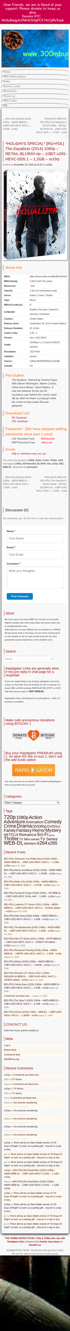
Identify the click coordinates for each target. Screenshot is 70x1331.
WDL (61, 463)
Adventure (14, 821)
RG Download (19, 417)
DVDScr (53, 826)
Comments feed (12, 1054)
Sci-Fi (42, 834)
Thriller (53, 460)
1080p (31, 460)
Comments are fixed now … (18, 996)
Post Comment (19, 596)
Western (30, 843)
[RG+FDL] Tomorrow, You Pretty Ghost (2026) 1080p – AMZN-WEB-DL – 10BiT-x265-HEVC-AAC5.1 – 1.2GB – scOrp (32, 862)
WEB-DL (7, 467)
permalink (32, 467)
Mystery (53, 830)
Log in (7, 1045)
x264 (42, 843)
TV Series (49, 839)
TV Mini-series (29, 839)
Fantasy (24, 830)
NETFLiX (11, 835)
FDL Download (19, 421)
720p (10, 817)
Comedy (53, 821)
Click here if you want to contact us (21, 1030)
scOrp (49, 164)
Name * (11, 531)
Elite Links (10, 100)
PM (5, 105)
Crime (46, 460)
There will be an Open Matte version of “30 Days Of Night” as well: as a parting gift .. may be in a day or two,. (32, 1146)
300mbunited (29, 463)
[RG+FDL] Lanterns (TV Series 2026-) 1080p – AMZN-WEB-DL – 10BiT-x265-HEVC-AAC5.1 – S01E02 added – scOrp (32, 908)
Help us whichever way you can (29, 453)
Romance (27, 834)
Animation (35, 822)
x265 (60, 460)
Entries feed (10, 1050)
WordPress (35, 1245)
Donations (10, 91)
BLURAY (41, 463)
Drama (24, 826)
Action (38, 460)
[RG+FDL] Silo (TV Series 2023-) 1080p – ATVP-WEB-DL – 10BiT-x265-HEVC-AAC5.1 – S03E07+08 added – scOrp (33, 942)
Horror (38, 830)
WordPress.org (11, 1059)
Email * (11, 547)
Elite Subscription (14, 76)
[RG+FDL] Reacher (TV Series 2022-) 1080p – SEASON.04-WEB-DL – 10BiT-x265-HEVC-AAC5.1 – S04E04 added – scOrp (31, 976)
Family (10, 830)
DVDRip (39, 826)
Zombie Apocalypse (50, 1241)
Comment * (14, 563)
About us (9, 95)
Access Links (12, 86)
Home (7, 71)
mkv (49, 463)
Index (6, 81)
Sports (52, 835)
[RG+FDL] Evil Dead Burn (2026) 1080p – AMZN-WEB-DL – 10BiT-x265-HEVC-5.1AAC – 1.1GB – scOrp (32, 1173)
